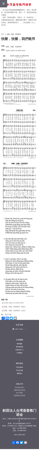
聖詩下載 (8, 314)
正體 (16, 329)
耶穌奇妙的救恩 (19, 390)
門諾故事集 (19, 367)
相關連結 (19, 373)
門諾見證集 (19, 370)
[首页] (16, 4)
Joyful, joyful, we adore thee (14, 303)
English (21, 329)
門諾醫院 (19, 353)
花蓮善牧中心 (19, 350)
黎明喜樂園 (19, 347)
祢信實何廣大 (19, 387)
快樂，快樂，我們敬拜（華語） (15, 307)
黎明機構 (19, 344)
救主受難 (19, 393)
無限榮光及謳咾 (19, 395)
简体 (25, 329)
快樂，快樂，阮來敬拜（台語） (15, 310)
